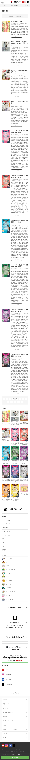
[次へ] (22, 402)
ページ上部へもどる (15, 693)
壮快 (3, 542)
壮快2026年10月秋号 (16, 21)
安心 (3, 546)
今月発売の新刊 (12, 16)
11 (15, 402)
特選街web (15, 757)
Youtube (8, 670)
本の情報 (16, 5)
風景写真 (4, 550)
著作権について (4, 749)
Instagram (8, 674)
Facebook (8, 679)
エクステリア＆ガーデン (8, 531)
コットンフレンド (6, 523)
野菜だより (4, 538)
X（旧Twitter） (10, 684)
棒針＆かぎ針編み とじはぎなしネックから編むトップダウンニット (19, 43)
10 (11, 402)
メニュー (2, 3)
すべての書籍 (5, 16)
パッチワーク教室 (6, 535)
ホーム (5, 5)
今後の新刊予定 (19, 16)
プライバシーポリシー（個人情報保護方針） (15, 749)
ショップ (26, 5)
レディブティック (6, 520)
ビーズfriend (5, 527)
